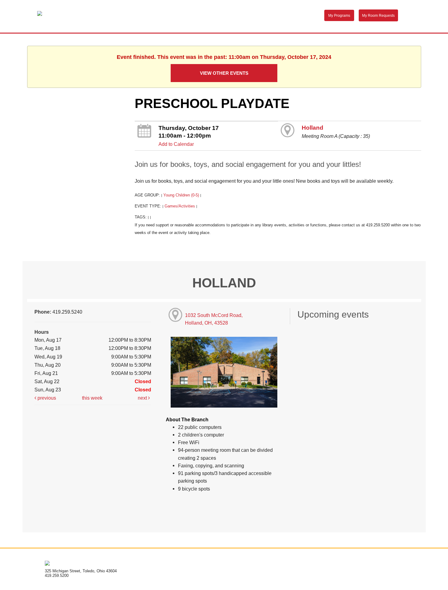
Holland (312, 127)
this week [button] (92, 398)
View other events (224, 73)
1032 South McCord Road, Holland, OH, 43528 (214, 319)
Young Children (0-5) (181, 195)
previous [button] (46, 398)
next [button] (143, 398)
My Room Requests (378, 15)
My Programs (339, 15)
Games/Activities (180, 206)
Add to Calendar (176, 144)
